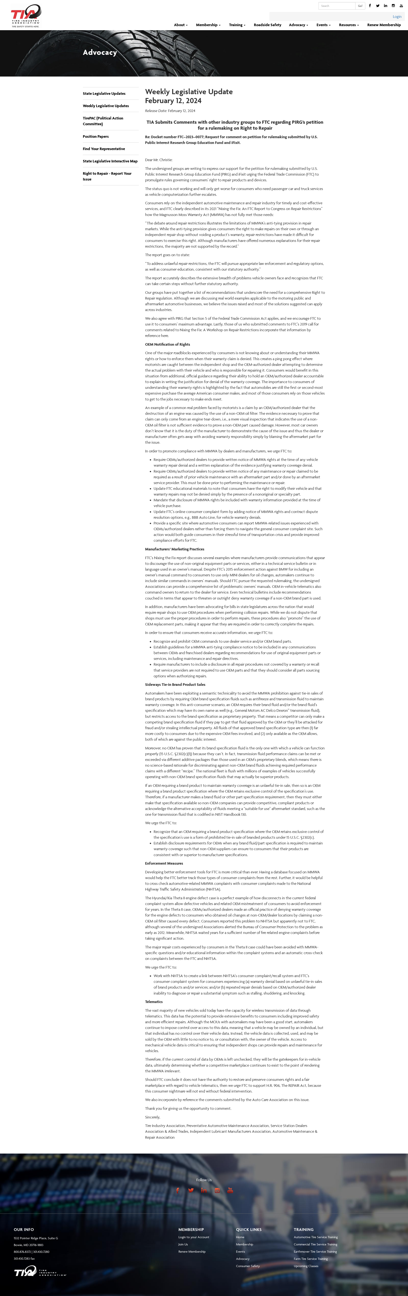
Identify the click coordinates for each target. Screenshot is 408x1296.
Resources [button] (348, 24)
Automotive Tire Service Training (316, 1237)
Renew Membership (384, 24)
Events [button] (323, 24)
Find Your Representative (104, 148)
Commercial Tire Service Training (315, 1244)
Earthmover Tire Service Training (315, 1251)
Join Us (183, 1244)
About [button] (180, 24)
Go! (360, 5)
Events (240, 1251)
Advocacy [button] (297, 24)
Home (240, 1237)
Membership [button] (207, 24)
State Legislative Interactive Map (110, 161)
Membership (244, 1244)
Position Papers (96, 136)
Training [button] (236, 24)
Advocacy (242, 1259)
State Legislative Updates (104, 93)
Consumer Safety (248, 1266)
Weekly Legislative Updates (106, 105)
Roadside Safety (267, 24)
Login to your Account (193, 1237)
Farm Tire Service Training (311, 1259)
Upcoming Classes (306, 1266)
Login (397, 16)
